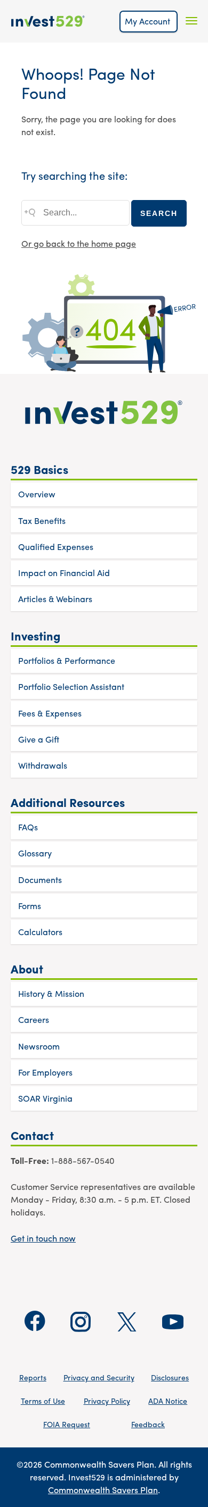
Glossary (35, 853)
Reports (32, 1377)
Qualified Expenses (55, 546)
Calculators (40, 932)
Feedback (148, 1424)
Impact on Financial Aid (64, 573)
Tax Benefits (42, 520)
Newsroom (39, 1046)
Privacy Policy (107, 1400)
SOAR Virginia (45, 1098)
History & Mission (51, 993)
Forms (29, 906)
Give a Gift (38, 739)
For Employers (45, 1072)
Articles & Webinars (55, 599)
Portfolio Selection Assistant (71, 686)
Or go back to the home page (78, 243)
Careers (33, 1019)
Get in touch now (43, 1238)
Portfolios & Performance (66, 660)
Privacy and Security (98, 1377)
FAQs (28, 827)
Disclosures (170, 1377)
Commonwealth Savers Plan (103, 1490)
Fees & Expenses (50, 713)
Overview (36, 494)
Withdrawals (42, 765)
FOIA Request (66, 1424)
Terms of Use (43, 1400)
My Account (148, 21)
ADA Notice (167, 1400)
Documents (40, 879)
